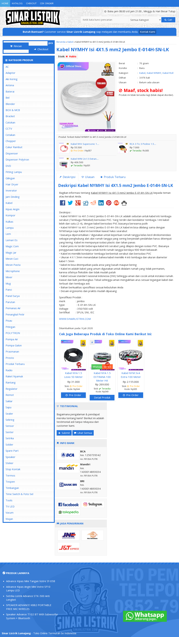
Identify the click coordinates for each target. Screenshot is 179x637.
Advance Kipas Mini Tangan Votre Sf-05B (30, 581)
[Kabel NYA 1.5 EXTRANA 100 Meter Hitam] (102, 355)
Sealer (9, 413)
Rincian (17, 46)
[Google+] (77, 204)
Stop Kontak (13, 469)
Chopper (11, 141)
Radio (9, 370)
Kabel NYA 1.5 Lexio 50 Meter (73, 374)
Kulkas (9, 221)
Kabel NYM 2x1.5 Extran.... (85, 158)
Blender (10, 104)
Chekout (31, 3)
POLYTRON (13, 333)
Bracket (10, 116)
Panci (9, 289)
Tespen (10, 481)
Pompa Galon (14, 345)
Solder (9, 444)
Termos (10, 475)
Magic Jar (11, 252)
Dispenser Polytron (17, 159)
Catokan (10, 122)
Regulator (11, 388)
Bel (7, 97)
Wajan (9, 519)
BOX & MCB (13, 110)
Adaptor (10, 72)
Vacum (9, 512)
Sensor (10, 426)
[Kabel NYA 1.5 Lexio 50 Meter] (73, 355)
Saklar (9, 401)
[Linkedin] (101, 204)
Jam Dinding (13, 196)
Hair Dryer (12, 184)
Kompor (10, 215)
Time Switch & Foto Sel (19, 494)
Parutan (10, 302)
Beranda (60, 41)
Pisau (9, 320)
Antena (10, 85)
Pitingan (10, 327)
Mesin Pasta (13, 264)
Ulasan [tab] (89, 177)
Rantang (11, 382)
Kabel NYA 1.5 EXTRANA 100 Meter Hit (102, 376)
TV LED (10, 506)
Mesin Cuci (12, 258)
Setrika (10, 438)
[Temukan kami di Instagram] (92, 504)
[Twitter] (70, 204)
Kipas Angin (12, 209)
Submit (65, 433)
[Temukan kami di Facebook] (68, 504)
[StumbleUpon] (116, 204)
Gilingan (10, 178)
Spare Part (12, 450)
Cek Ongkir (46, 3)
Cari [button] (169, 19)
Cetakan (10, 135)
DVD (8, 166)
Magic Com (12, 246)
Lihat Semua (84, 433)
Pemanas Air (13, 308)
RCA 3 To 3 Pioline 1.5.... (143, 143)
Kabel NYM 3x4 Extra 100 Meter (131, 374)
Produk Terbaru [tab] (114, 177)
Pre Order (74, 395)
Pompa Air (12, 339)
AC (7, 66)
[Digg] (85, 204)
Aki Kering (11, 79)
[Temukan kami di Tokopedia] (68, 512)
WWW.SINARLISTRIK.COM (75, 319)
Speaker (10, 457)
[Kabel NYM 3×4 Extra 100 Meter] (130, 355)
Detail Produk (102, 397)
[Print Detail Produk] (124, 204)
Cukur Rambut (14, 147)
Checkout (42, 49)
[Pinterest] (108, 204)
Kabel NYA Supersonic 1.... (85, 143)
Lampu (10, 227)
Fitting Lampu (14, 172)
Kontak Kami (147, 31)
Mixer (9, 277)
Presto (10, 358)
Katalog (17, 3)
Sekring (10, 419)
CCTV (9, 128)
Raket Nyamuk (14, 376)
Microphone (13, 271)
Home (5, 3)
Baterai (10, 91)
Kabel (70, 41)
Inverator (11, 190)
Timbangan (12, 488)
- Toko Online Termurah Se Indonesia (39, 633)
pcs (50, 43)
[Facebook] (62, 204)
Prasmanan (12, 351)
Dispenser (12, 153)
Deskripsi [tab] (69, 177)
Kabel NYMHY (154, 72)
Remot (10, 395)
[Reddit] (93, 204)
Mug (8, 283)
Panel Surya (13, 296)
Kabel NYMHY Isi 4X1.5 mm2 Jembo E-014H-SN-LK (112, 49)
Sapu (8, 407)
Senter (10, 432)
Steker (9, 463)
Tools (9, 500)
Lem (8, 234)
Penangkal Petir (15, 314)
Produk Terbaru (15, 364)
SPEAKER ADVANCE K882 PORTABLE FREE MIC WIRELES (28, 606)
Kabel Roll (168, 72)
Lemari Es (11, 240)
